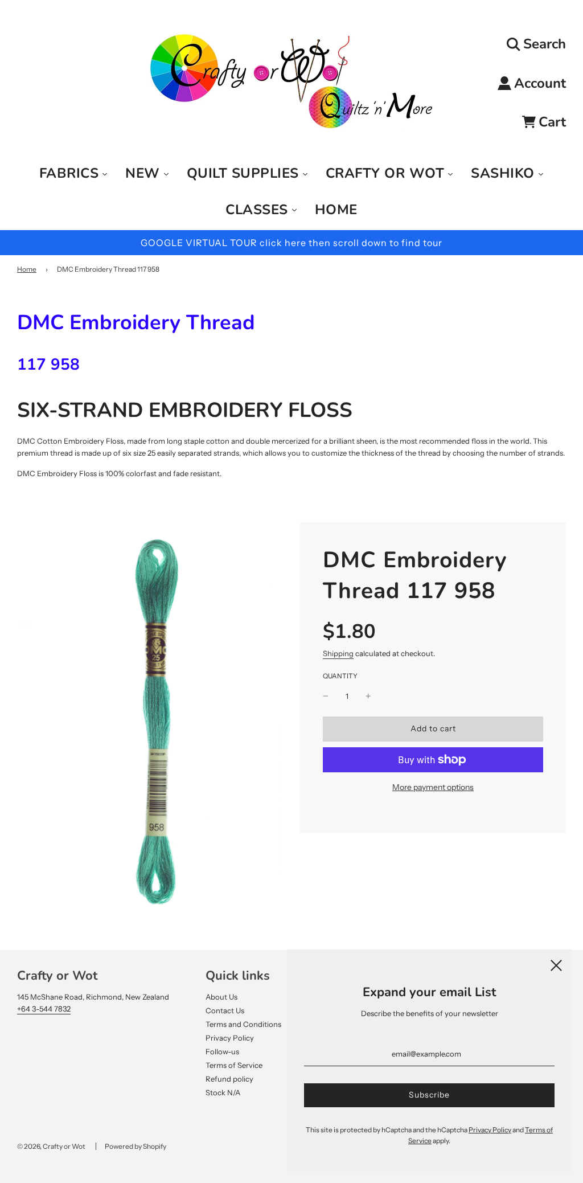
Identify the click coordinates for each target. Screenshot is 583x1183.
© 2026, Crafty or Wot (51, 1146)
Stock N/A (223, 1092)
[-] (326, 696)
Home (26, 269)
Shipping (338, 653)
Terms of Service (234, 1065)
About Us (221, 996)
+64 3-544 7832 (44, 1008)
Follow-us (222, 1051)
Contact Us (225, 1010)
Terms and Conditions (243, 1024)
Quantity (340, 676)
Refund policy (229, 1078)
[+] (368, 696)
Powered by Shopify (135, 1146)
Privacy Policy (230, 1037)
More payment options (433, 787)
